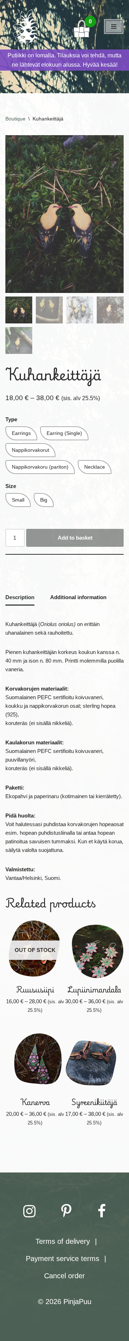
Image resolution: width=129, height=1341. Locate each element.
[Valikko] (113, 26)
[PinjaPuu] (26, 26)
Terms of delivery (62, 1241)
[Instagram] (29, 1211)
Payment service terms (62, 1258)
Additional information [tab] (78, 597)
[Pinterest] (66, 1211)
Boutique (15, 119)
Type (11, 419)
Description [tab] (19, 597)
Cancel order (64, 1276)
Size (10, 486)
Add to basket (75, 538)
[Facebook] (102, 1211)
